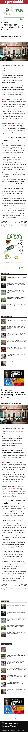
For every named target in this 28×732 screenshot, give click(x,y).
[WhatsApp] (11, 39)
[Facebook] (2, 39)
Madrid (3, 99)
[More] (23, 39)
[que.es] (14, 2)
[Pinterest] (8, 39)
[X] (5, 39)
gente (17, 68)
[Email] (20, 39)
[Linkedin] (17, 39)
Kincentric (21, 143)
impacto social (12, 125)
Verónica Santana (7, 36)
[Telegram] (14, 39)
